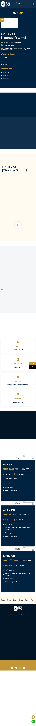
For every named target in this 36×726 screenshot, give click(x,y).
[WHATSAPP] (18, 359)
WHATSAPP (18, 364)
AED (31, 363)
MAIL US (18, 381)
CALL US (18, 346)
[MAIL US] (18, 377)
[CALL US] (18, 342)
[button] (33, 4)
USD (31, 367)
